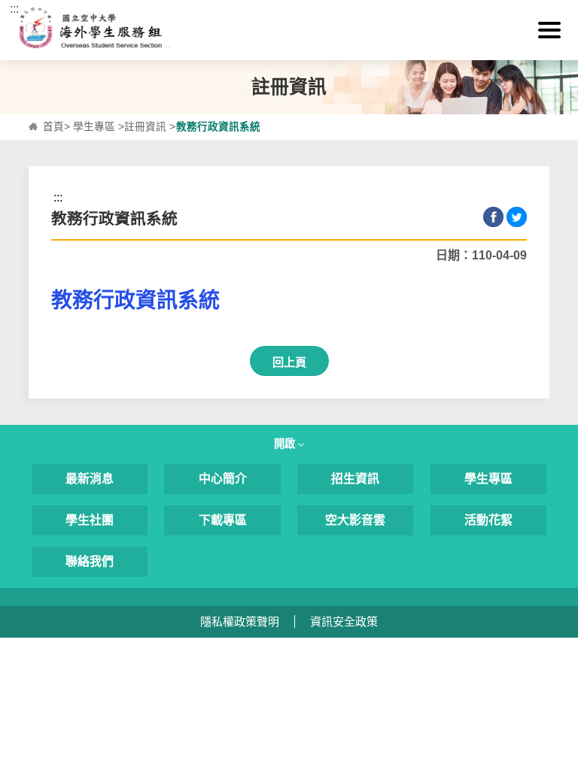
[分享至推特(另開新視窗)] (517, 217)
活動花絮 (488, 520)
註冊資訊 (145, 126)
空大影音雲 (355, 520)
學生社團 (89, 520)
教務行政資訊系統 (135, 300)
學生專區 (94, 126)
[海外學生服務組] (289, 30)
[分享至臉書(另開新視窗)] (493, 217)
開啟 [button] (286, 444)
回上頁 (289, 362)
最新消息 (89, 478)
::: (14, 8)
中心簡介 (223, 478)
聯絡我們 (89, 561)
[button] (549, 30)
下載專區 (223, 520)
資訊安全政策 (344, 621)
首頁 (53, 126)
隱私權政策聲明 (239, 621)
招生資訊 (355, 478)
